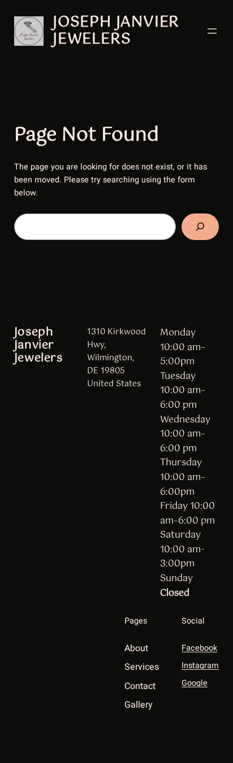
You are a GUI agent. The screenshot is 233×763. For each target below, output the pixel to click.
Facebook (199, 648)
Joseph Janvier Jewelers (116, 30)
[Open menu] (212, 31)
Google (195, 683)
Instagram (200, 666)
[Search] (200, 226)
